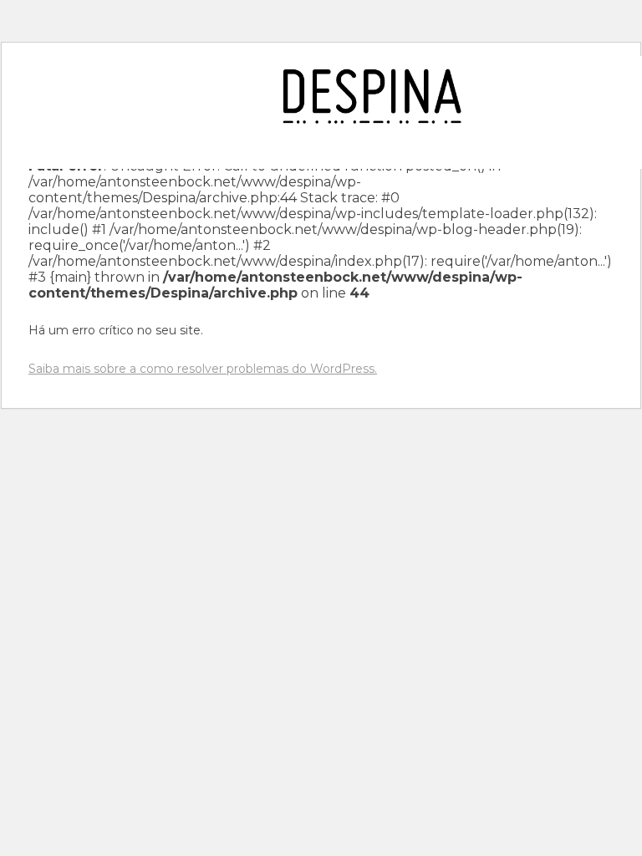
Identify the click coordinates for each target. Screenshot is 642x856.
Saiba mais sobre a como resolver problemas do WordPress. (202, 368)
